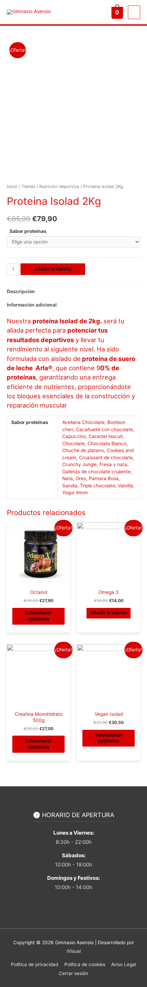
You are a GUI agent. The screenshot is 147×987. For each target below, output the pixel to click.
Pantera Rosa (104, 478)
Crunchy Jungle (79, 464)
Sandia (69, 485)
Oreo (81, 478)
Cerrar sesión (73, 973)
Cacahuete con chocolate (104, 429)
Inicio (12, 186)
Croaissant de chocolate (106, 457)
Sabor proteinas (28, 231)
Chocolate (73, 443)
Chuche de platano (83, 450)
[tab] (73, 291)
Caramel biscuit (106, 436)
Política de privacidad (34, 964)
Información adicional (32, 305)
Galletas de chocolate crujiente (96, 471)
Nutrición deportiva (59, 186)
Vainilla (125, 485)
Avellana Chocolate (83, 422)
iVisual (74, 951)
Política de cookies (84, 964)
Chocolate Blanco (107, 443)
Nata (67, 478)
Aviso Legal (123, 964)
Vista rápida (39, 580)
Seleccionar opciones (38, 616)
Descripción (21, 291)
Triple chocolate (97, 485)
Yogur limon (75, 492)
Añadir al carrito (52, 269)
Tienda (28, 186)
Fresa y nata (113, 464)
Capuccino (74, 436)
